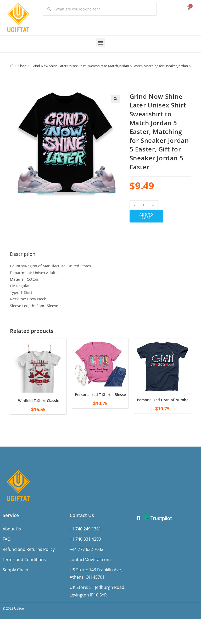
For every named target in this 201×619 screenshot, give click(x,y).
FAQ (6, 539)
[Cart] (189, 8)
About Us (12, 529)
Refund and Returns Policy (29, 549)
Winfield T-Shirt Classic (38, 400)
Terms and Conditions (24, 559)
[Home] (11, 65)
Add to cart (146, 216)
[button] (100, 42)
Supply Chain (15, 570)
